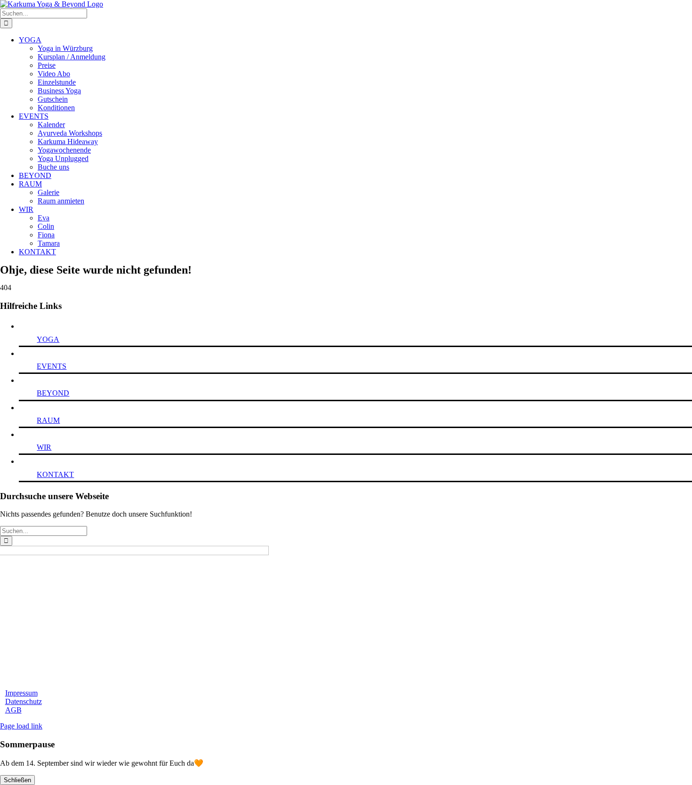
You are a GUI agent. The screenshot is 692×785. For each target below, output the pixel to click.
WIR (44, 447)
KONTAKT (55, 474)
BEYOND (53, 393)
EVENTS (51, 366)
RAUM (48, 420)
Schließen (17, 780)
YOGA (48, 339)
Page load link (21, 726)
